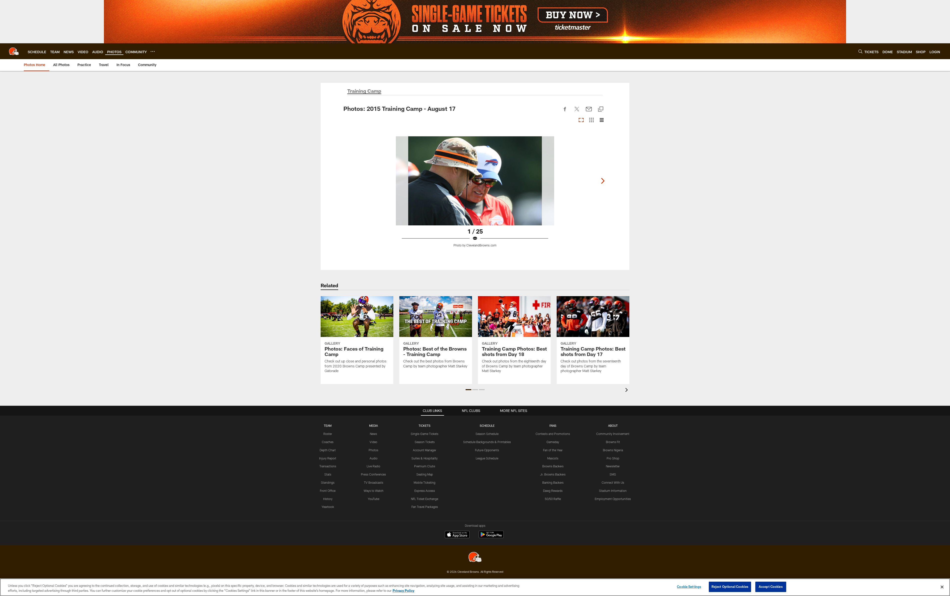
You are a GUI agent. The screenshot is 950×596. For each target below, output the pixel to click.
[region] (475, 587)
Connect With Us (613, 482)
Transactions (327, 466)
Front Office (327, 490)
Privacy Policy (403, 591)
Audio (374, 458)
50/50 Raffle (553, 499)
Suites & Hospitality (424, 458)
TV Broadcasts (373, 482)
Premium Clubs (424, 466)
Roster (327, 433)
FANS (552, 425)
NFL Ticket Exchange (424, 499)
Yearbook (328, 506)
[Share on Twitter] (577, 112)
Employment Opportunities (613, 499)
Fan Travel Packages (424, 506)
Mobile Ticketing (424, 482)
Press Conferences (373, 474)
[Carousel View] (581, 120)
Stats (327, 474)
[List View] (602, 120)
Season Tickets (425, 442)
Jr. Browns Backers (553, 474)
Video (373, 442)
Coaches (327, 442)
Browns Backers (553, 466)
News (373, 433)
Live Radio (373, 466)
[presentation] (627, 390)
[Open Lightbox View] (475, 194)
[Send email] (589, 112)
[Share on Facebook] (565, 112)
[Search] (860, 51)
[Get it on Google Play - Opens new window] (491, 537)
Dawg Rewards (553, 490)
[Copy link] (601, 109)
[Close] (942, 586)
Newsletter (613, 466)
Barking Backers (553, 482)
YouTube (373, 499)
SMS (613, 474)
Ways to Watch (373, 490)
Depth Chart (328, 450)
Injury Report (327, 458)
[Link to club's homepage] (14, 51)
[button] (468, 389)
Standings (327, 482)
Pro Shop (613, 458)
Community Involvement (612, 433)
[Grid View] (591, 120)
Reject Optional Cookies (730, 587)
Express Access (424, 490)
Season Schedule (487, 433)
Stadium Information (613, 490)
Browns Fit (613, 442)
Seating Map (424, 474)
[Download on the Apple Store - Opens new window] (457, 535)
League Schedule (487, 458)
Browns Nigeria (613, 450)
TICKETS (424, 425)
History (327, 499)
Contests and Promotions (553, 433)
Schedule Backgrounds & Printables (487, 442)
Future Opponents (487, 450)
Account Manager (424, 450)
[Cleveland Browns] (475, 557)
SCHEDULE (487, 425)
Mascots (552, 458)
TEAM (328, 425)
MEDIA (373, 425)
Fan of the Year (553, 450)
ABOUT (613, 425)
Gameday (552, 442)
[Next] (603, 181)
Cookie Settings (689, 587)
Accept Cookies (771, 587)
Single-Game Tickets (424, 433)
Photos (373, 450)
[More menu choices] (153, 51)
